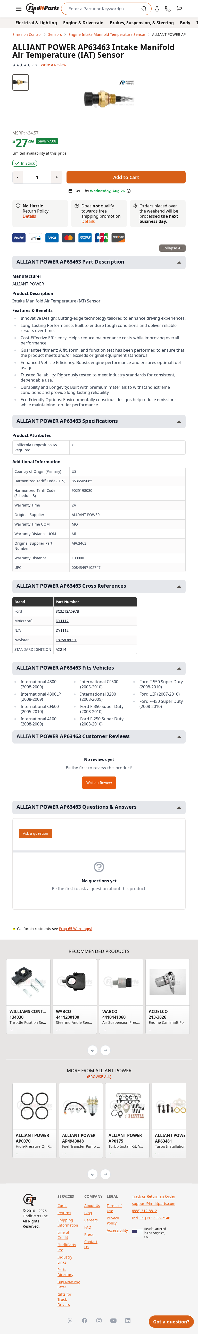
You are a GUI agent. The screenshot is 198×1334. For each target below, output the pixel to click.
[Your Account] (157, 9)
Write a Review (53, 64)
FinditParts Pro (66, 1247)
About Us (92, 1205)
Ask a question (35, 833)
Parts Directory (65, 1272)
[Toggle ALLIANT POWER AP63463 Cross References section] (179, 586)
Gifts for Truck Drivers (64, 1299)
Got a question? (171, 1322)
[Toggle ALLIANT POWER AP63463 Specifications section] (179, 421)
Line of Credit (63, 1235)
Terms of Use (114, 1208)
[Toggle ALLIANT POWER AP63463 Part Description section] (179, 262)
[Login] (157, 9)
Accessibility (117, 1230)
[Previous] (92, 1050)
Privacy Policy (113, 1220)
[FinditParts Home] (43, 8)
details (88, 221)
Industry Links (64, 1260)
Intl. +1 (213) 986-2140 (151, 1217)
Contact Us (90, 1244)
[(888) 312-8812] (167, 9)
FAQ (87, 1227)
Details (29, 216)
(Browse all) (99, 1076)
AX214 (61, 649)
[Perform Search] (144, 9)
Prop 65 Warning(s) (75, 928)
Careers (91, 1220)
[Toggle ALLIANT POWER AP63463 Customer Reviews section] (179, 737)
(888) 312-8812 (144, 1210)
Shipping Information (67, 1223)
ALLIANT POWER (28, 284)
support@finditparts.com (153, 1203)
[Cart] (179, 9)
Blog (88, 1212)
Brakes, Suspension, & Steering (142, 23)
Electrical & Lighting (36, 23)
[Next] (105, 1050)
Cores (62, 1205)
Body (185, 23)
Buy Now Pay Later (68, 1284)
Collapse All (172, 248)
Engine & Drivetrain (83, 23)
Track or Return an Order (153, 1196)
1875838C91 (66, 639)
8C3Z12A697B (67, 611)
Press (89, 1234)
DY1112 (62, 620)
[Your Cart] (179, 9)
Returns (64, 1212)
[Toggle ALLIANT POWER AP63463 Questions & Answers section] (179, 807)
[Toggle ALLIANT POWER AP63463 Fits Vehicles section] (179, 668)
